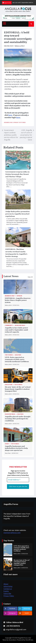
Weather (18, 355)
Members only (8, 122)
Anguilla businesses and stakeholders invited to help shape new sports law (16, 448)
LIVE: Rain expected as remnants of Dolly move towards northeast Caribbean (17, 359)
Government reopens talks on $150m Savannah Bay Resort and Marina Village (17, 174)
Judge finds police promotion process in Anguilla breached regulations (17, 214)
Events (6, 591)
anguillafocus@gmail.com (16, 630)
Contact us (8, 589)
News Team (8, 453)
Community (9, 325)
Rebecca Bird (19, 46)
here (10, 115)
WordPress (29, 640)
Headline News (20, 325)
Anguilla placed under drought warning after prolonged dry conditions (17, 419)
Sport (7, 443)
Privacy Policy (9, 596)
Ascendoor (12, 640)
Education (8, 384)
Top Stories (22, 122)
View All (30, 277)
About (6, 584)
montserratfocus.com (12, 533)
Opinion (15, 122)
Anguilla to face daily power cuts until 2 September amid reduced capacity (16, 330)
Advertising (8, 586)
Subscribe (7, 594)
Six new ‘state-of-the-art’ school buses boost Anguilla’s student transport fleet (17, 389)
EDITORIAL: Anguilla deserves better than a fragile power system (17, 300)
